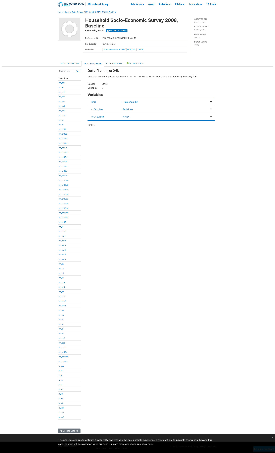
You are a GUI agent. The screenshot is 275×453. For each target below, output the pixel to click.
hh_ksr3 (62, 245)
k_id (60, 370)
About (151, 4)
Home (60, 12)
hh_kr (61, 124)
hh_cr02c (63, 143)
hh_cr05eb (63, 357)
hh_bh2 (62, 287)
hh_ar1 (61, 92)
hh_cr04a (63, 352)
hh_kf (61, 319)
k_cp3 (61, 417)
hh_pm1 (62, 296)
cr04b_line (97, 109)
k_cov (61, 366)
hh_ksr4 (62, 250)
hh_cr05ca (63, 199)
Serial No (128, 109)
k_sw (61, 380)
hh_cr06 (62, 222)
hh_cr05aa (63, 180)
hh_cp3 (62, 347)
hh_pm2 (62, 301)
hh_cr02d (63, 148)
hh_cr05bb (63, 194)
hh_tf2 (61, 273)
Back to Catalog (70, 431)
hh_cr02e (63, 152)
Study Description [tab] (69, 63)
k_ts (60, 375)
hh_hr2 (62, 115)
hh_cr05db (63, 213)
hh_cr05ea (63, 217)
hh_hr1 (61, 110)
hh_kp (61, 315)
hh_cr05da (63, 208)
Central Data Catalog (74, 12)
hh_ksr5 (62, 254)
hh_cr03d (63, 171)
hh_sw (61, 310)
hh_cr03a (63, 157)
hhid (93, 101)
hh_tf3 (61, 278)
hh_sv (61, 264)
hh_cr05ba (63, 189)
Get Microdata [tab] (136, 63)
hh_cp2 (62, 343)
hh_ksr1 (62, 236)
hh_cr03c (63, 166)
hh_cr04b (63, 361)
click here (147, 444)
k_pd (61, 403)
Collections (164, 4)
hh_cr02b (63, 138)
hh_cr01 (62, 129)
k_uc (61, 389)
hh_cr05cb (63, 203)
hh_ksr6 (62, 259)
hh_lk (61, 87)
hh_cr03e (63, 175)
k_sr (60, 384)
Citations (179, 4)
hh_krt (61, 120)
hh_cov (62, 83)
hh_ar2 (62, 96)
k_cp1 (61, 408)
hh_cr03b (63, 161)
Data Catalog (137, 4)
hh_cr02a (63, 134)
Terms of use (195, 4)
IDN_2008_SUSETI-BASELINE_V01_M (100, 12)
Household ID (130, 101)
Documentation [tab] (114, 63)
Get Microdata (118, 30)
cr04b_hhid (97, 116)
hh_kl (61, 324)
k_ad (61, 398)
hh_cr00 (62, 231)
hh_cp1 (62, 338)
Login (213, 4)
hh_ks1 (62, 101)
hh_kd (61, 333)
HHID (126, 116)
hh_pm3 (62, 305)
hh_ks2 (62, 106)
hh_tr (61, 227)
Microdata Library (98, 4)
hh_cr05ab (63, 185)
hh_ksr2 (62, 240)
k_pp (61, 394)
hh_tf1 (61, 268)
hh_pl (61, 329)
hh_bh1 (62, 282)
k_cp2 (61, 412)
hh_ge (61, 292)
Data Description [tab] (92, 64)
